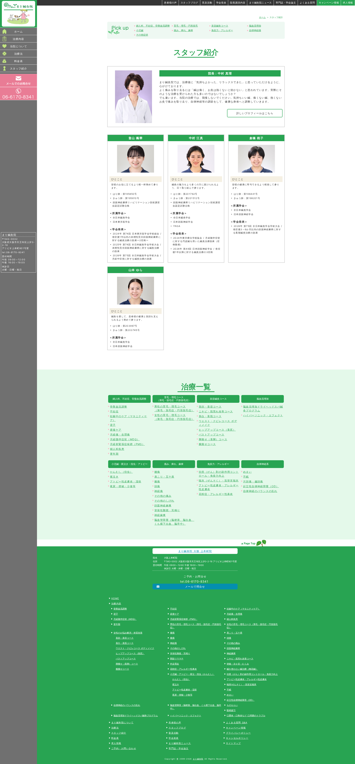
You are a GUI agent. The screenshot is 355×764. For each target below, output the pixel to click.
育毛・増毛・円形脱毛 (186, 25)
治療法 (18, 53)
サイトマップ (233, 743)
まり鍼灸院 (198, 759)
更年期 (114, 453)
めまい (247, 471)
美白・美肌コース (210, 416)
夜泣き (114, 476)
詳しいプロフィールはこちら (254, 113)
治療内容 (18, 38)
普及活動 (207, 2)
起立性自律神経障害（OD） (261, 486)
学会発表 (221, 2)
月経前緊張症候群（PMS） (127, 444)
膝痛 (157, 481)
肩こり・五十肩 (164, 476)
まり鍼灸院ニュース (260, 2)
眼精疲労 (231, 710)
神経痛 (158, 491)
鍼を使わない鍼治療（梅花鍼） (242, 669)
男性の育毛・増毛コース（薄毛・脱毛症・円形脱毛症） (174, 408)
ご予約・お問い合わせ (123, 748)
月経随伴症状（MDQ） (125, 439)
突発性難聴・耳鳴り (167, 510)
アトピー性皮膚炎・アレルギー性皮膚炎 (219, 487)
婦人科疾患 (117, 448)
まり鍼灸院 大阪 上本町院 (195, 551)
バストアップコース (211, 434)
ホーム (18, 31)
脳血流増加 (255, 25)
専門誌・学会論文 (286, 2)
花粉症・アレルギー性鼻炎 (216, 494)
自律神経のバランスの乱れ (260, 491)
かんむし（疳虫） (121, 471)
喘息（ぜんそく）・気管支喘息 (219, 480)
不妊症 (114, 411)
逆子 (113, 424)
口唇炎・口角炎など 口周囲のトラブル (246, 715)
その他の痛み (162, 495)
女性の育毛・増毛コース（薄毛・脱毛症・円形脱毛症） (174, 417)
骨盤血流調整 (118, 406)
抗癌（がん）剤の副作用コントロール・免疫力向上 (219, 473)
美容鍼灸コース (219, 25)
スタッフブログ (189, 2)
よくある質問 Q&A (236, 722)
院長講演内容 (237, 2)
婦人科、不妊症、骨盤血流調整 (153, 25)
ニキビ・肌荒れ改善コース (216, 411)
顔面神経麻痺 (162, 505)
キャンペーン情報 (329, 2)
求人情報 (348, 2)
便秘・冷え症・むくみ (238, 663)
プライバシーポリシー (238, 732)
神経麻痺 (160, 515)
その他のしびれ (164, 500)
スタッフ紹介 (18, 68)
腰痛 (157, 471)
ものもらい (232, 705)
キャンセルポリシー (237, 738)
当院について (18, 46)
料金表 (18, 61)
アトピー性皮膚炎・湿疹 (125, 481)
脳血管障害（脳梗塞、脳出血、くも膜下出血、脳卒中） (174, 521)
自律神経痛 (255, 30)
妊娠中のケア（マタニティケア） (128, 418)
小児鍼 (139, 30)
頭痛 (157, 486)
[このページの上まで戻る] (253, 543)
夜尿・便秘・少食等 (123, 486)
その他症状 (142, 34)
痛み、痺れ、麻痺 (183, 30)
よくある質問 (307, 2)
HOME (115, 598)
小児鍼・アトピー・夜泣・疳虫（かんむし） (192, 674)
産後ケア (115, 429)
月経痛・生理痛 (120, 434)
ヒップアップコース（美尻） (217, 429)
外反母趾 (174, 663)
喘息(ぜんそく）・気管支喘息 (241, 684)
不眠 (246, 476)
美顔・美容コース (210, 406)
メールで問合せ (195, 586)
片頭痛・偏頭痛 (253, 481)
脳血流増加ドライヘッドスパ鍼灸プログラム (263, 408)
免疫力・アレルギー (222, 30)
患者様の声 (170, 2)
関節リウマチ (176, 658)
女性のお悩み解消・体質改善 (128, 632)
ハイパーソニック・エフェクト (263, 415)
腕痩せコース (207, 444)
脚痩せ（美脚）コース (213, 439)
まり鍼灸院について (122, 722)
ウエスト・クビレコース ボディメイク (218, 422)
